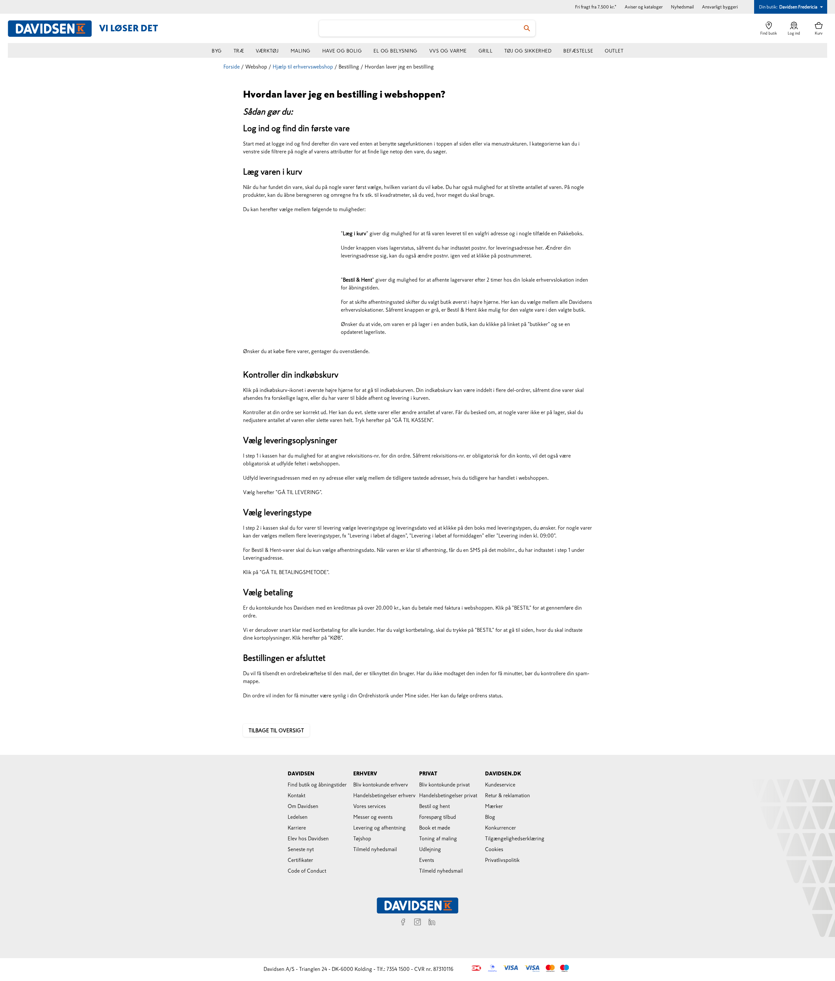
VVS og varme (448, 50)
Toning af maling (438, 838)
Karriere (297, 827)
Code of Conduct (307, 870)
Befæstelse (578, 50)
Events (426, 860)
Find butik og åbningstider (317, 784)
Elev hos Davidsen (308, 838)
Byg (217, 50)
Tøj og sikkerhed (528, 50)
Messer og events (373, 816)
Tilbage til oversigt (276, 730)
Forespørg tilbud (437, 816)
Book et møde (434, 827)
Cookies (494, 849)
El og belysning (395, 50)
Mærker (494, 806)
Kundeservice (500, 784)
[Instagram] (417, 923)
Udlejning (430, 849)
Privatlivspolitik (502, 860)
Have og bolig (342, 50)
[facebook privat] (403, 923)
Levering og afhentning (379, 827)
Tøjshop (362, 838)
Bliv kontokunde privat (444, 784)
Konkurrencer (500, 827)
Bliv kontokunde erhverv (380, 784)
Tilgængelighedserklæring (514, 838)
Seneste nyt (301, 849)
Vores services (369, 806)
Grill (485, 50)
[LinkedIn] (432, 923)
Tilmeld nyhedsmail (375, 849)
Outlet (614, 50)
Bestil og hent (434, 806)
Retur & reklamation (507, 795)
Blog (490, 816)
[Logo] (53, 29)
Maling (301, 50)
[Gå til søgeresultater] (527, 28)
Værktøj (267, 50)
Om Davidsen (303, 806)
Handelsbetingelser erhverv (384, 795)
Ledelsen (298, 816)
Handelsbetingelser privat (448, 795)
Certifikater (300, 860)
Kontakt (296, 795)
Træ (239, 50)
